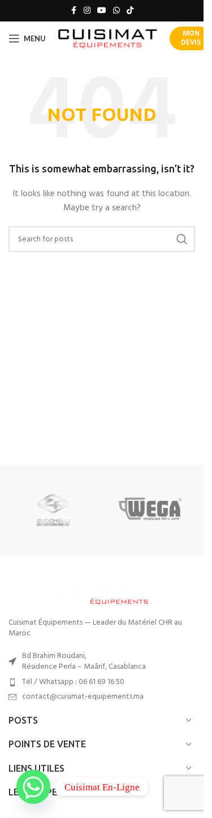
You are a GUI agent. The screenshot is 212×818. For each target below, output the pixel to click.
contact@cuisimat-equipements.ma (83, 696)
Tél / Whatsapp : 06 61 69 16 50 (73, 682)
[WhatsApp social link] (116, 11)
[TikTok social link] (130, 11)
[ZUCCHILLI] (53, 510)
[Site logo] (107, 38)
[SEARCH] (182, 239)
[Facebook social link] (73, 11)
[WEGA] (150, 510)
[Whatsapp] (33, 787)
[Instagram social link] (87, 11)
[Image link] (79, 591)
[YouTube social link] (102, 11)
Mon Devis (191, 38)
